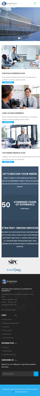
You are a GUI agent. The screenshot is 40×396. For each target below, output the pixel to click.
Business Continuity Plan (11, 323)
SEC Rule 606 (7, 351)
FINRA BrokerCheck (9, 355)
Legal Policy (7, 334)
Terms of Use (7, 330)
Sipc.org (6, 347)
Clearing (6, 327)
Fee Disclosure (8, 338)
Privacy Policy (7, 320)
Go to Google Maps (8, 310)
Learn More (8, 82)
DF (13, 392)
